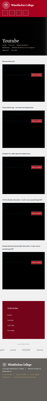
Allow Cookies (36, 75)
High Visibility (21, 374)
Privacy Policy (19, 377)
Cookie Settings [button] (30, 377)
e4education (6, 371)
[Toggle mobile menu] (25, 13)
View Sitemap (7, 374)
